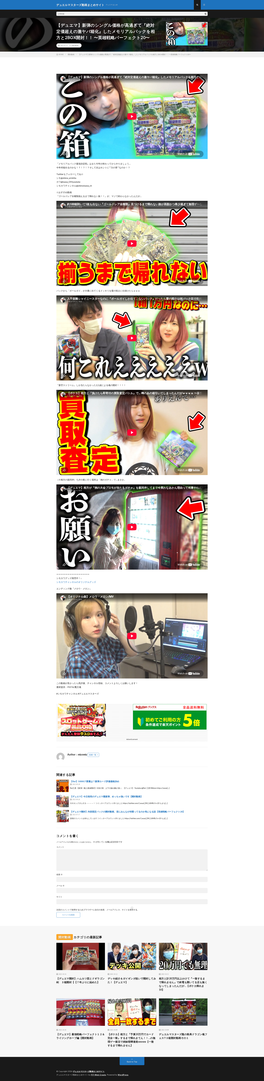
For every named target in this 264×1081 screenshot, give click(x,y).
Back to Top (132, 1061)
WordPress (123, 1075)
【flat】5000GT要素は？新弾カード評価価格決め (94, 781)
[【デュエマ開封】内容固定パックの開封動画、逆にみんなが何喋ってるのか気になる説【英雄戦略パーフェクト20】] (62, 816)
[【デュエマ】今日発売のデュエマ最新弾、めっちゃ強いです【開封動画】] (62, 801)
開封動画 (75, 45)
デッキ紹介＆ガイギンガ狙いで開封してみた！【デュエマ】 (132, 980)
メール (60, 886)
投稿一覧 (92, 755)
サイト (59, 897)
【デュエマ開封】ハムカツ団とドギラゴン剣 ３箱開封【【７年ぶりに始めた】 (80, 980)
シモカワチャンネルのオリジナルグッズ (76, 582)
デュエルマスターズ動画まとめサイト (89, 1071)
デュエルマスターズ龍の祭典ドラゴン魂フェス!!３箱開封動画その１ (183, 1036)
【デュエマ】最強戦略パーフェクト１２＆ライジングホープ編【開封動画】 (80, 1036)
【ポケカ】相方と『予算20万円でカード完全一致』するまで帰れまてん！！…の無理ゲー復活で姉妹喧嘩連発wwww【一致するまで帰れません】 (132, 1040)
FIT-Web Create (98, 1075)
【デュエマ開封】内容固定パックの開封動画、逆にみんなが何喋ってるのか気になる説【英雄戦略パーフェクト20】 (127, 811)
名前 (59, 874)
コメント (60, 847)
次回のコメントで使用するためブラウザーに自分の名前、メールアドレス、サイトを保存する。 (97, 910)
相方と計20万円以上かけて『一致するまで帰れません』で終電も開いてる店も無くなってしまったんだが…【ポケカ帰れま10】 (183, 984)
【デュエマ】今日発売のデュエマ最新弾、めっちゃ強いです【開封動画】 (106, 796)
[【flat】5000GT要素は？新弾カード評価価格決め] (62, 786)
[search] (206, 14)
